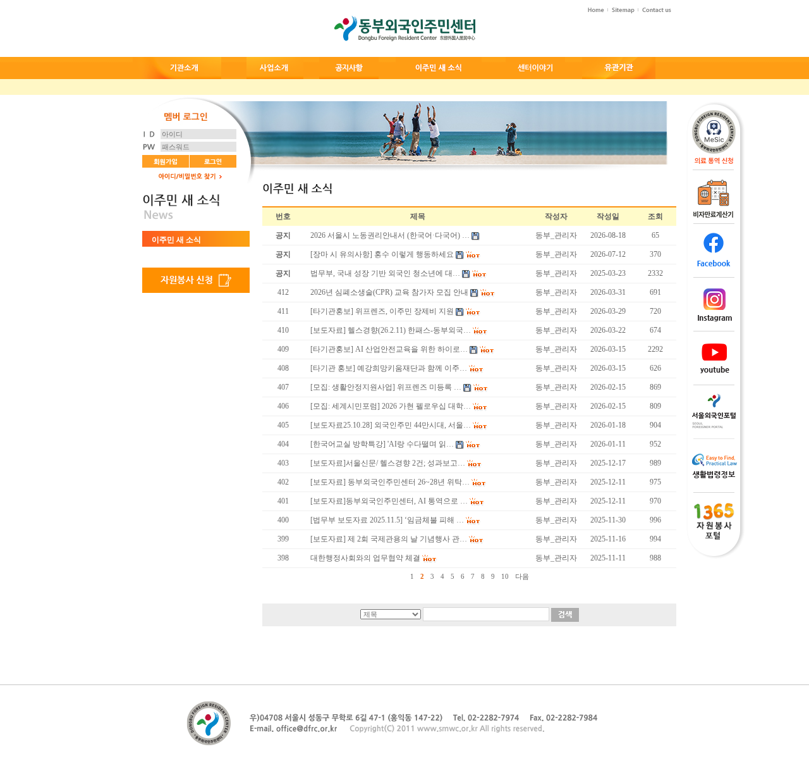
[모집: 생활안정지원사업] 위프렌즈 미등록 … (385, 387)
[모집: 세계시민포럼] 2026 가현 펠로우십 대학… (390, 406)
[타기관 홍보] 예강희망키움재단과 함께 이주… (388, 368)
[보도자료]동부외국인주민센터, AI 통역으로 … (389, 501)
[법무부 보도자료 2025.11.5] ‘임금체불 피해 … (387, 520)
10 (505, 576)
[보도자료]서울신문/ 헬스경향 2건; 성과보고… (387, 463)
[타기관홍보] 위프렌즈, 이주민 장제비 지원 (382, 311)
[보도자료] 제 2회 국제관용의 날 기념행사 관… (388, 539)
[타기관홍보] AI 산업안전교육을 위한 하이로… (389, 349)
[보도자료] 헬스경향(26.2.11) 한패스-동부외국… (390, 330)
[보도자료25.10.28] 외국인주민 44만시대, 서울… (390, 425)
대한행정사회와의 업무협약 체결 (365, 558)
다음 (522, 576)
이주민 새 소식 (176, 239)
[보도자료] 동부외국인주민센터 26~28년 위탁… (390, 482)
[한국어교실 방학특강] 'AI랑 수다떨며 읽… (382, 444)
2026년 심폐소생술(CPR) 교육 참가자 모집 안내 (389, 292)
